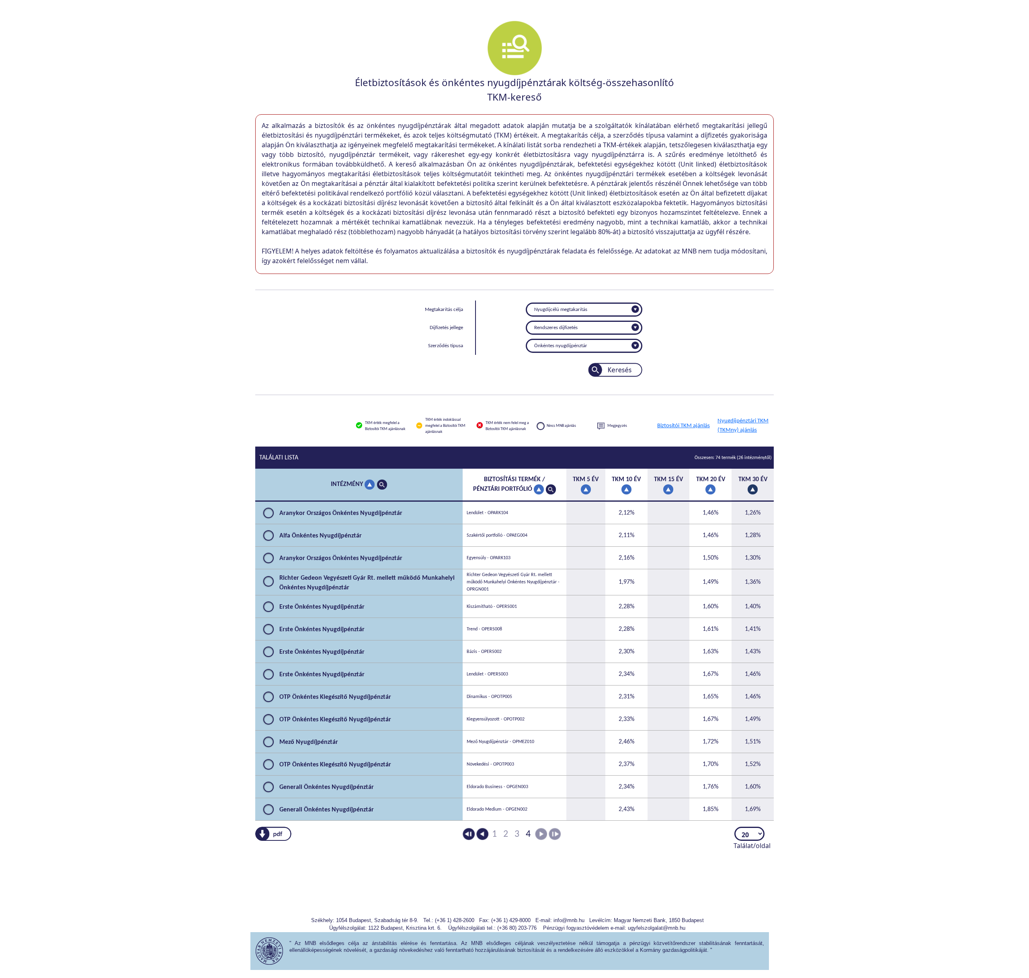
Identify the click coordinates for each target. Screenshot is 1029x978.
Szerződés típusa (445, 345)
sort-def (370, 485)
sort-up (753, 489)
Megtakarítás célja (444, 309)
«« (469, 834)
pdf (273, 834)
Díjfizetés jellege (446, 327)
